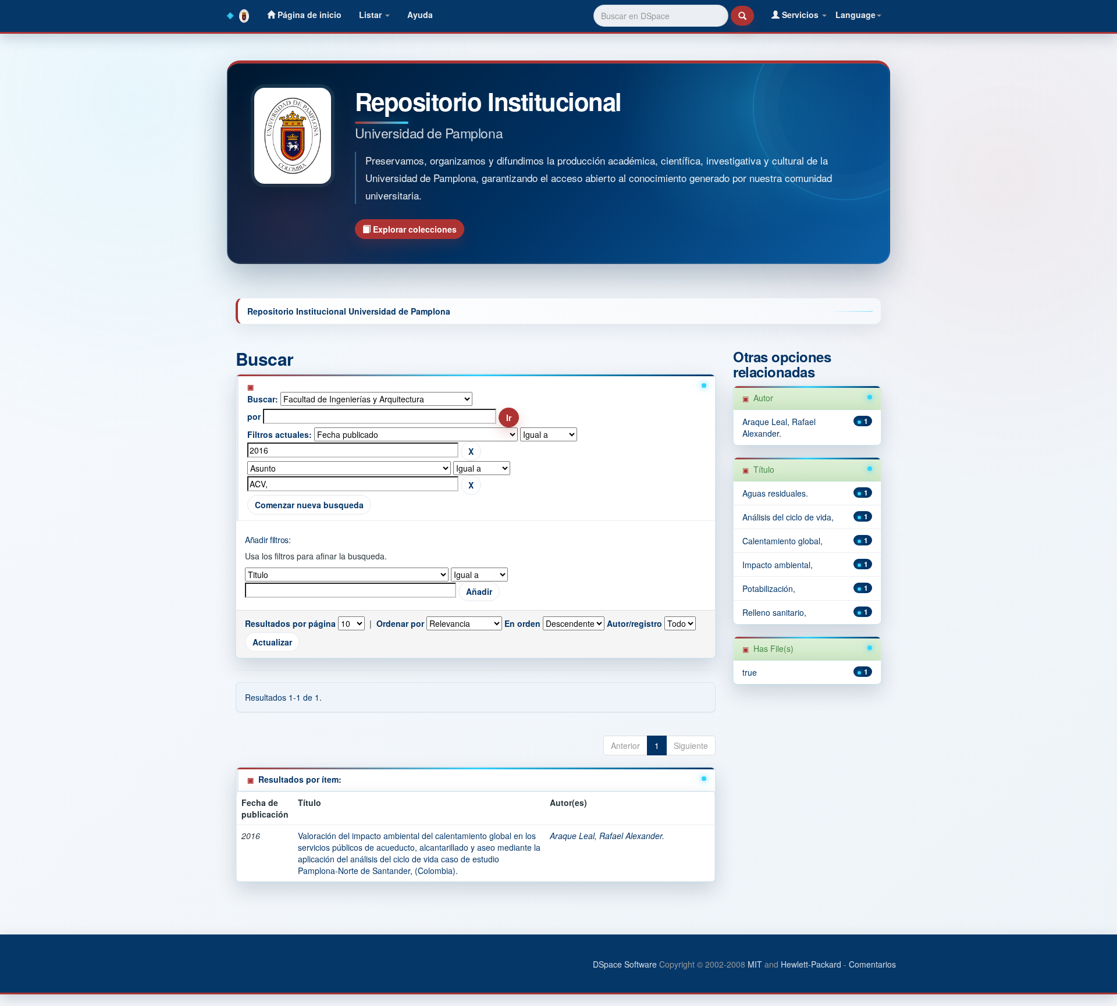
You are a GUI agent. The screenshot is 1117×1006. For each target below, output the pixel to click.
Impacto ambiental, (777, 564)
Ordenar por (400, 623)
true (749, 672)
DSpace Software (625, 964)
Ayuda (420, 14)
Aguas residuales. (775, 493)
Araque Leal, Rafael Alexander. (607, 835)
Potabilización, (768, 588)
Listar (371, 14)
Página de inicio (308, 14)
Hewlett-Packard (811, 964)
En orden (522, 623)
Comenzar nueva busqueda (309, 505)
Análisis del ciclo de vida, (788, 517)
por (254, 416)
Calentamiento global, (782, 541)
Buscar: (262, 399)
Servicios (800, 14)
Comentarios (872, 964)
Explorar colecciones (414, 229)
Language (855, 14)
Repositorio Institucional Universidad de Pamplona (348, 311)
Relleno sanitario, (774, 612)
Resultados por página (290, 623)
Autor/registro (634, 623)
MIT (755, 964)
